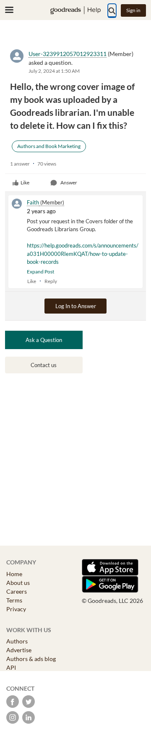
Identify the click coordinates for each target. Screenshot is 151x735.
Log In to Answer (75, 306)
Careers (16, 591)
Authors (17, 641)
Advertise (18, 649)
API (11, 667)
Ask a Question (44, 340)
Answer (68, 182)
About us (18, 582)
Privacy (16, 608)
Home (14, 573)
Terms (14, 600)
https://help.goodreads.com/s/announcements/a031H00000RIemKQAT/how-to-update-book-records (82, 253)
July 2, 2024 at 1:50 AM (54, 71)
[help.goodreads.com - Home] (75, 10)
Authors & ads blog (31, 658)
